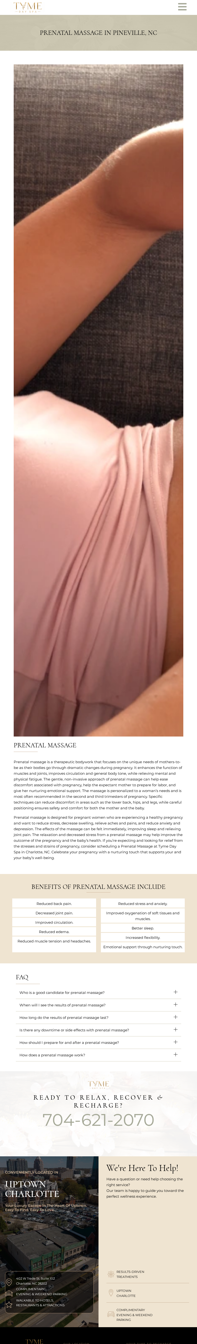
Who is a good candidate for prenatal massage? (62, 992)
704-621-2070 (98, 1119)
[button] (98, 992)
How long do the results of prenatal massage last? (65, 1017)
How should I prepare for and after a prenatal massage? (69, 1042)
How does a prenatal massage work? (52, 1055)
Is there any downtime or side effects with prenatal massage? (74, 1030)
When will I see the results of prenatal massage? (62, 1005)
